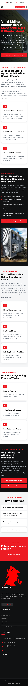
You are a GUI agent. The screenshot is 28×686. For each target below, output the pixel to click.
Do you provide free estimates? (12, 530)
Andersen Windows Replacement (9, 626)
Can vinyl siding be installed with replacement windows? (12, 514)
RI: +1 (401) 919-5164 (9, 646)
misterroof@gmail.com (10, 650)
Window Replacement (6, 624)
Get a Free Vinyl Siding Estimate (14, 55)
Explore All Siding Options (14, 480)
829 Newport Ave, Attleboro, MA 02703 (14, 638)
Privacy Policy (11, 683)
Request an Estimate (14, 486)
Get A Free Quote (20, 7)
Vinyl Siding (4, 621)
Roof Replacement (6, 615)
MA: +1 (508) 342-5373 (10, 642)
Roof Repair (4, 618)
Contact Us (17, 683)
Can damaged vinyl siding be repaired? (11, 523)
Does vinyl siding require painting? (13, 507)
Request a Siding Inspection (14, 221)
